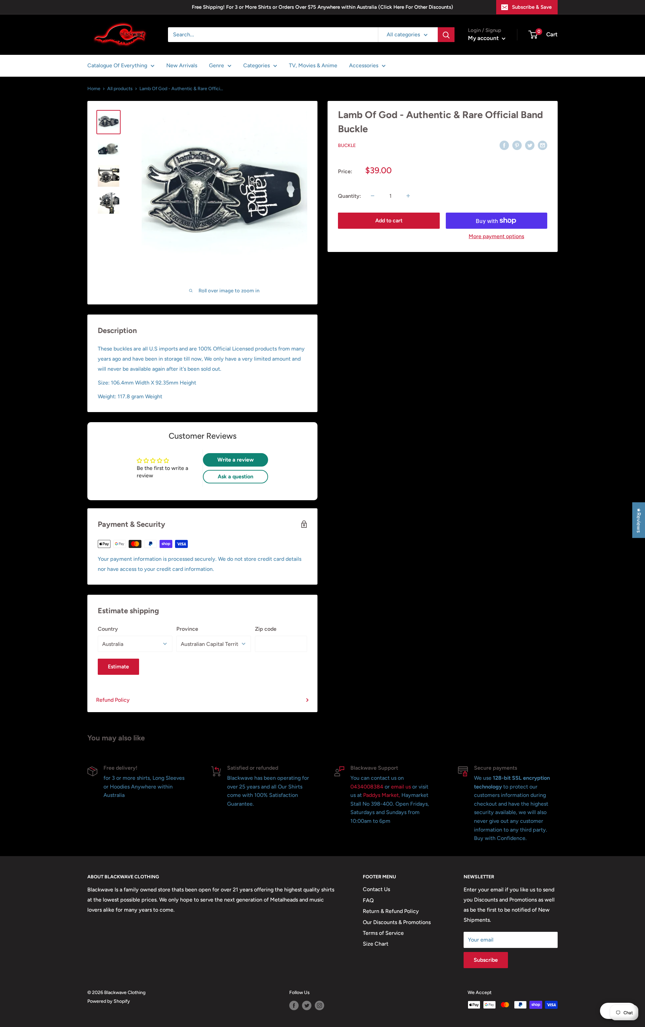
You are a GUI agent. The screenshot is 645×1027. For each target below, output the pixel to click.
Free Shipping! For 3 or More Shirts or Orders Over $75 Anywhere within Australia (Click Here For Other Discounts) (322, 7)
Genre (216, 65)
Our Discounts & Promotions (397, 922)
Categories (256, 65)
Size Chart (375, 944)
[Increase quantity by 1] (408, 196)
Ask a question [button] (235, 476)
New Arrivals (181, 65)
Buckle (347, 145)
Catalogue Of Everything (117, 65)
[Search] (446, 34)
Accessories (363, 65)
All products (120, 88)
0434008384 (367, 786)
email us (401, 786)
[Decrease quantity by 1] (373, 196)
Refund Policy (113, 700)
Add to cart (388, 220)
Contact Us (376, 889)
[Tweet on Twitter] (529, 145)
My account (484, 38)
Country (108, 629)
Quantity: (349, 195)
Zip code (265, 629)
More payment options (496, 236)
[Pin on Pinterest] (517, 145)
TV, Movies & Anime (313, 65)
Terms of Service (383, 933)
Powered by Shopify (108, 1001)
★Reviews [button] (639, 520)
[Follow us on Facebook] (294, 1005)
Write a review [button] (235, 459)
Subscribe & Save (532, 7)
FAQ (368, 900)
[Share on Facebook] (504, 145)
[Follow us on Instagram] (319, 1005)
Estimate (118, 666)
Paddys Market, (381, 795)
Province (187, 629)
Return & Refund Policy (391, 911)
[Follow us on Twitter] (306, 1005)
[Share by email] (542, 145)
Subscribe (486, 960)
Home (93, 88)
